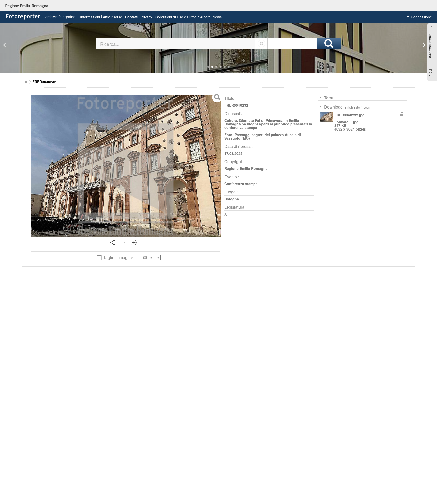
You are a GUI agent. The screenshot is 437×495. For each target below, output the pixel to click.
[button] (208, 67)
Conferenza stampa (241, 183)
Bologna (231, 198)
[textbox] (175, 43)
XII (226, 214)
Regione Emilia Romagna (246, 168)
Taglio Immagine (118, 257)
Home (26, 81)
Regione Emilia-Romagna (26, 6)
